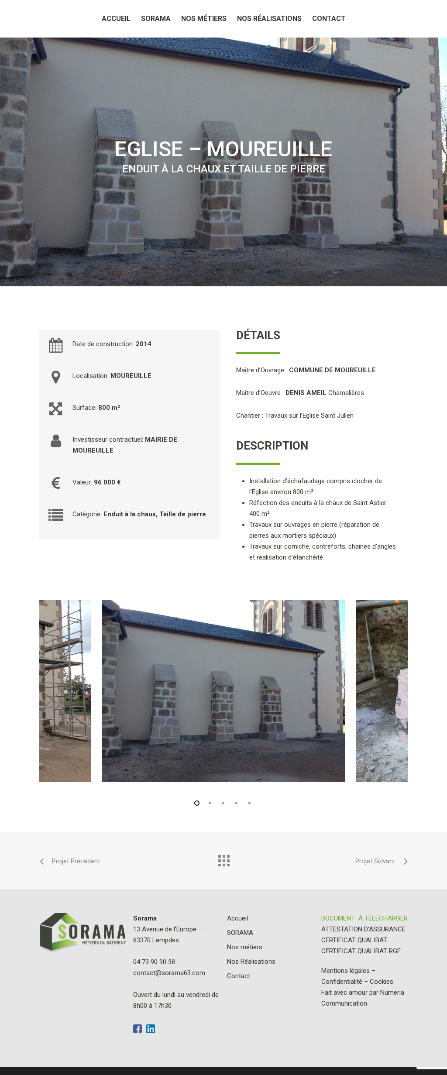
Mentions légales (345, 971)
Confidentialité (341, 982)
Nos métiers (204, 18)
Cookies (381, 982)
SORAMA (156, 18)
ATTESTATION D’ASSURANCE (363, 929)
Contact (329, 18)
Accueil (116, 18)
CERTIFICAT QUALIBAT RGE (361, 951)
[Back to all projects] (223, 858)
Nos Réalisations (269, 18)
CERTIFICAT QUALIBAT (354, 940)
